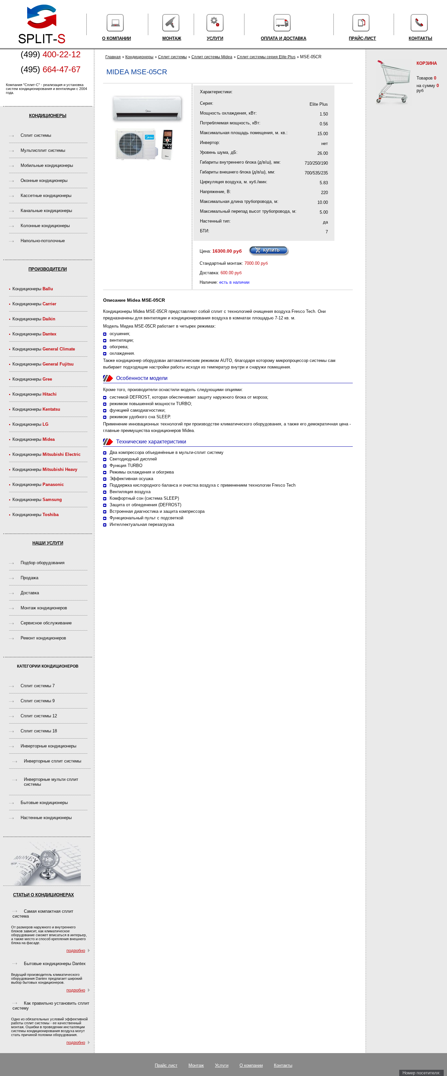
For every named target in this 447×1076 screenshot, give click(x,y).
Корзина (427, 63)
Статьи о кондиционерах (43, 894)
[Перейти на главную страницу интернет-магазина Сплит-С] (41, 46)
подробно (75, 950)
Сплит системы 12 (39, 715)
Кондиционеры (47, 115)
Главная (113, 57)
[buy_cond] (268, 251)
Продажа (29, 577)
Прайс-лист (362, 38)
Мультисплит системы (43, 150)
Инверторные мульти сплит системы (51, 782)
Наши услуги (47, 543)
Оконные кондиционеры (44, 180)
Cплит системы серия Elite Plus (266, 57)
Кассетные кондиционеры (46, 195)
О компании (116, 38)
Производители (47, 269)
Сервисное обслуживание (46, 622)
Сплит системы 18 (39, 730)
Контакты (420, 38)
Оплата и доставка (283, 38)
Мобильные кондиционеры (47, 165)
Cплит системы (36, 135)
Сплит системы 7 (38, 685)
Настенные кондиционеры (46, 817)
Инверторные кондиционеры (48, 746)
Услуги (215, 38)
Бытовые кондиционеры (44, 802)
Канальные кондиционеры (46, 210)
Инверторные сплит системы (52, 761)
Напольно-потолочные (43, 240)
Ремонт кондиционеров (43, 638)
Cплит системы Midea (211, 57)
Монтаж (171, 38)
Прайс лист (166, 1065)
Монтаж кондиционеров (44, 607)
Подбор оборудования (42, 562)
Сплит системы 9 (38, 700)
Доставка (30, 592)
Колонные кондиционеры (45, 225)
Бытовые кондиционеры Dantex (55, 963)
